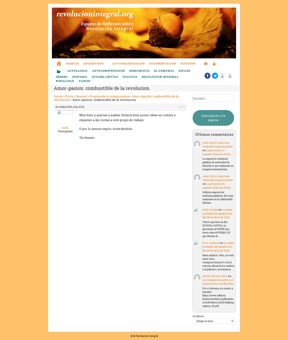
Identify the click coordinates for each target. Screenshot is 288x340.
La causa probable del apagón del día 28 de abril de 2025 (217, 213)
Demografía (139, 70)
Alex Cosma (209, 209)
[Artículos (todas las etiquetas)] (61, 72)
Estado (184, 70)
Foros (69, 96)
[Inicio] (59, 60)
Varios (85, 81)
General (81, 96)
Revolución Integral (160, 77)
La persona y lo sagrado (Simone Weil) (216, 152)
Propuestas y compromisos (110, 96)
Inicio (58, 96)
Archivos (198, 316)
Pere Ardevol (210, 243)
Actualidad (77, 70)
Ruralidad (65, 81)
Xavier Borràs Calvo (214, 276)
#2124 (181, 106)
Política (130, 77)
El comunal (164, 70)
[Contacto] (206, 61)
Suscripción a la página (213, 118)
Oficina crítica (105, 77)
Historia (79, 77)
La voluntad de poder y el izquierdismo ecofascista (217, 282)
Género (62, 77)
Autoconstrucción (108, 70)
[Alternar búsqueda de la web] (221, 63)
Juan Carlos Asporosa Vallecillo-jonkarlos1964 (217, 144)
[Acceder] (214, 61)
